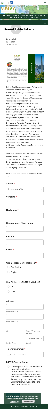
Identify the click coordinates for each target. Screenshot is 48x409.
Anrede (10, 183)
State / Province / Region (33, 332)
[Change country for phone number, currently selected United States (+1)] (9, 354)
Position (10, 236)
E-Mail (10, 250)
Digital (14, 272)
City (7, 331)
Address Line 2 (12, 321)
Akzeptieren (28, 401)
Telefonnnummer (15, 349)
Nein (13, 291)
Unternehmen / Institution (20, 223)
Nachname (12, 210)
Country (29, 343)
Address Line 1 (12, 311)
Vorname (11, 197)
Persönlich (16, 267)
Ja (12, 286)
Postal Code (11, 343)
